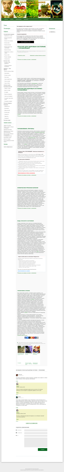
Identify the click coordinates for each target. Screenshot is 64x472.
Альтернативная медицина (9, 34)
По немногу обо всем (8, 86)
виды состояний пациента (30, 342)
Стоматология (7, 58)
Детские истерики (7, 139)
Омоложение (6, 73)
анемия (25, 144)
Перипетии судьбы (21, 55)
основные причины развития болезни (26, 344)
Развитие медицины (8, 94)
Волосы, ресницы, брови (9, 71)
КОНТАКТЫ (26, 19)
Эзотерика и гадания (8, 101)
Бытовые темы (7, 60)
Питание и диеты (7, 75)
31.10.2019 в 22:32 (21, 375)
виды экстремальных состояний (38, 342)
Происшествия (7, 110)
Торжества (6, 116)
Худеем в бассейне (7, 125)
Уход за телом (7, 83)
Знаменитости (7, 106)
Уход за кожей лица (8, 79)
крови (38, 251)
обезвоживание (34, 83)
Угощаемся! (6, 118)
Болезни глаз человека (8, 40)
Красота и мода (7, 90)
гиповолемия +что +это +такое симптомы (22, 343)
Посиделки (6, 104)
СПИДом (26, 312)
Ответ (17, 381)
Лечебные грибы (7, 85)
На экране (6, 92)
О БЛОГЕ (11, 19)
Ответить (17, 394)
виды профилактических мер (22, 342)
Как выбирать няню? (7, 137)
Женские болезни (7, 44)
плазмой (19, 114)
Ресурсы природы (7, 56)
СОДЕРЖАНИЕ (19, 19)
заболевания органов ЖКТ (40, 132)
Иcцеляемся (6, 108)
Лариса (17, 412)
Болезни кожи (6, 42)
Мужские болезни (7, 49)
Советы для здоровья (8, 96)
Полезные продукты (8, 103)
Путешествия (6, 112)
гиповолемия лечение (31, 343)
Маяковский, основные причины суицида (37, 55)
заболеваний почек (31, 137)
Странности (6, 114)
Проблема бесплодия (8, 129)
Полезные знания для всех (22, 335)
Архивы (5, 146)
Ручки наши (6, 77)
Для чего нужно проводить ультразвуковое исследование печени (8, 134)
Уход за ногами (7, 81)
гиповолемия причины (38, 343)
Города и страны (7, 88)
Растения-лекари (7, 120)
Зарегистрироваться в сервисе (24, 270)
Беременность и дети (8, 35)
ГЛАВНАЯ (6, 19)
